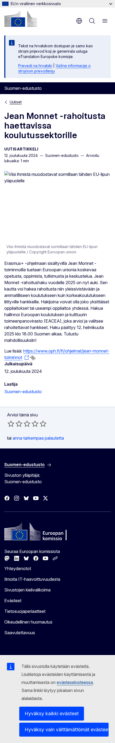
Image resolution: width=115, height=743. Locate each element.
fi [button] (79, 21)
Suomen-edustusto (23, 391)
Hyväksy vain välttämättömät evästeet (67, 729)
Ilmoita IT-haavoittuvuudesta (32, 579)
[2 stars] (15, 423)
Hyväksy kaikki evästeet (52, 713)
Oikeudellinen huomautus (28, 622)
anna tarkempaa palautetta (38, 438)
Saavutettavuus (19, 632)
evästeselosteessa (75, 682)
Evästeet (12, 600)
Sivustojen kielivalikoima (27, 590)
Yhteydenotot (17, 568)
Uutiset (16, 102)
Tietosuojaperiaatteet (24, 611)
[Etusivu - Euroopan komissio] (20, 19)
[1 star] (11, 423)
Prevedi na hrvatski (35, 65)
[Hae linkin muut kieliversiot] (33, 358)
